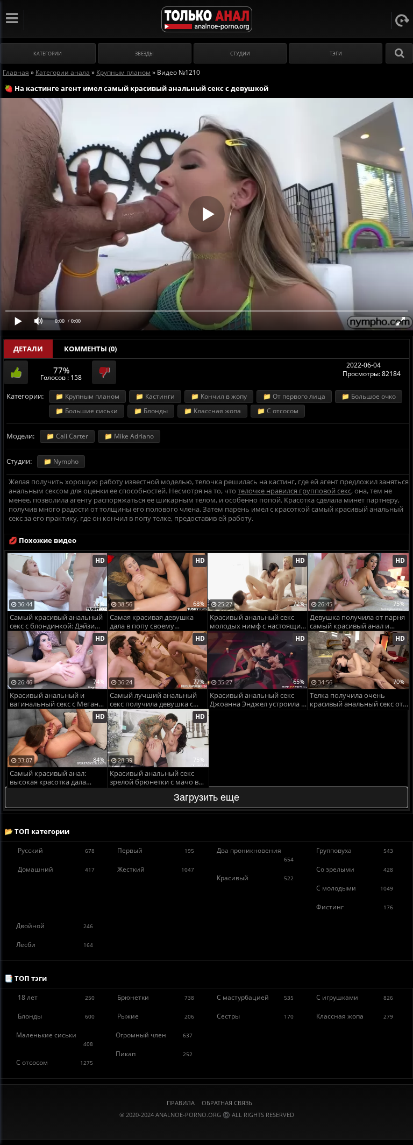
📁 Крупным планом (87, 396)
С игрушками (354, 997)
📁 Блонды (151, 410)
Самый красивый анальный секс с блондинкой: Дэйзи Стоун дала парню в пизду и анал (56, 622)
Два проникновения (255, 854)
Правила (181, 1103)
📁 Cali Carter (67, 436)
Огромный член (154, 1035)
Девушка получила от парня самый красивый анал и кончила (357, 622)
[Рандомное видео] (402, 20)
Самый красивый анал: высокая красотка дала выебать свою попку (48, 778)
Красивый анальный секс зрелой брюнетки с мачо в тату (154, 778)
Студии (240, 53)
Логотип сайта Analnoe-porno (206, 19)
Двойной (54, 925)
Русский (56, 850)
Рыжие (155, 1016)
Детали (28, 349)
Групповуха (354, 850)
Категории (47, 53)
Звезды (144, 53)
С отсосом (54, 1062)
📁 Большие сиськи (86, 410)
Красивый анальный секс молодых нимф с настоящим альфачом (258, 622)
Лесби (54, 944)
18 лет (56, 997)
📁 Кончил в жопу (219, 396)
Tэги (336, 53)
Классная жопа (354, 1016)
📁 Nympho (61, 461)
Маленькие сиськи (54, 1039)
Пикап (154, 1053)
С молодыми (354, 888)
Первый (155, 850)
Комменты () (90, 349)
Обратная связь (227, 1103)
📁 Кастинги (155, 396)
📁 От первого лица (294, 396)
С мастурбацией (255, 997)
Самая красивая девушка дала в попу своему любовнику (152, 622)
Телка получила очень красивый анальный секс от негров (356, 700)
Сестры (255, 1016)
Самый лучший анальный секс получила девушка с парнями (153, 700)
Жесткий (155, 869)
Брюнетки (155, 997)
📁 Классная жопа (212, 410)
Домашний (56, 869)
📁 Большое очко (368, 396)
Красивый (255, 877)
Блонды (56, 1016)
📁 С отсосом (277, 410)
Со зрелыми (354, 869)
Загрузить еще (206, 797)
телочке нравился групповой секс (294, 491)
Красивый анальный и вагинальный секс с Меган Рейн (54, 700)
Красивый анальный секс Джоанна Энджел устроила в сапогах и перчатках (257, 700)
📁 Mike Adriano (129, 436)
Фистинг (354, 906)
